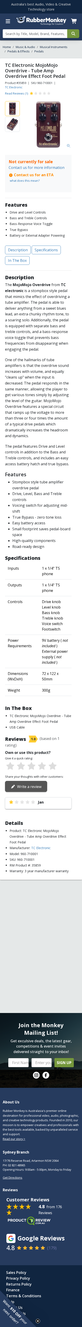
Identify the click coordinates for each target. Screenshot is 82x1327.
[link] (36, 1075)
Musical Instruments (53, 47)
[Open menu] (8, 21)
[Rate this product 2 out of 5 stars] (20, 766)
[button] (18, 1308)
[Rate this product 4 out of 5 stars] (42, 766)
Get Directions (12, 1177)
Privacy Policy (18, 1278)
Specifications (46, 249)
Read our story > (14, 1139)
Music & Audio (25, 47)
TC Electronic (13, 87)
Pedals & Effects (19, 51)
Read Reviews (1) (16, 93)
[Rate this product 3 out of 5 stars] (31, 766)
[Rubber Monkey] (41, 24)
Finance (13, 1289)
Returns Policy (19, 1284)
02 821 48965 (16, 1165)
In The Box (17, 260)
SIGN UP (64, 1062)
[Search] (73, 33)
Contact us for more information (36, 167)
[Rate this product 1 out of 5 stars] (10, 766)
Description (18, 249)
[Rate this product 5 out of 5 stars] (52, 766)
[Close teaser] (38, 1321)
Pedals (39, 51)
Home (7, 47)
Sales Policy (16, 1272)
